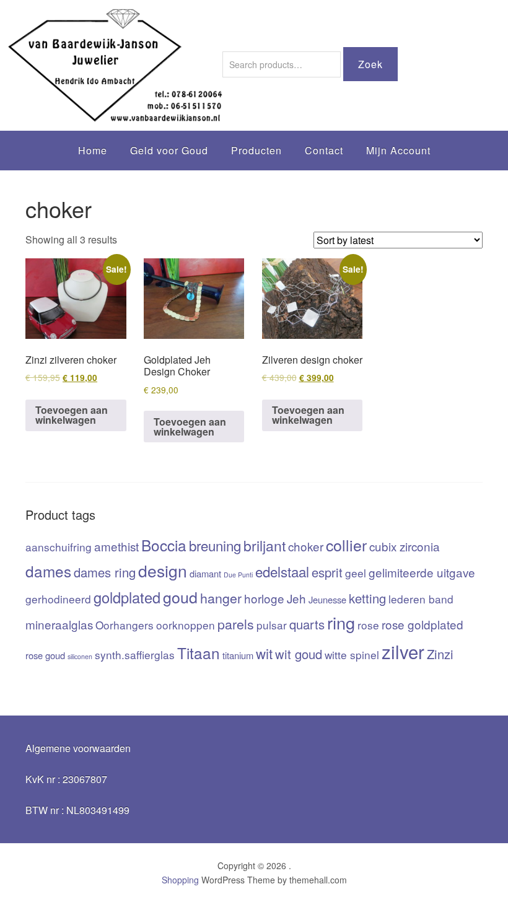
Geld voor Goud (169, 150)
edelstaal (282, 571)
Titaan (198, 652)
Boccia (163, 545)
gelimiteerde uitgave (422, 572)
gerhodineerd (58, 598)
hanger (221, 597)
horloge (264, 598)
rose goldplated (422, 624)
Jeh (296, 598)
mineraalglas (59, 624)
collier (346, 544)
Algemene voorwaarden (78, 748)
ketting (367, 598)
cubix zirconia (404, 546)
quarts (307, 624)
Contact (324, 150)
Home (92, 150)
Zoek (370, 64)
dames (48, 571)
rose (368, 625)
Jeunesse (327, 599)
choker (305, 546)
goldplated (127, 597)
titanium (237, 655)
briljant (264, 545)
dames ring (105, 572)
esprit (327, 572)
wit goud (298, 654)
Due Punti (238, 574)
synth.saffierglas (135, 654)
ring (341, 622)
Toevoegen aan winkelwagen (71, 415)
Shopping (180, 880)
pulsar (271, 625)
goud (180, 596)
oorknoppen (185, 625)
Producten (256, 150)
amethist (116, 546)
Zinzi (440, 654)
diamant (205, 573)
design (162, 570)
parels (235, 623)
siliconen (80, 656)
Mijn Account (398, 150)
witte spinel (352, 654)
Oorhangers (124, 625)
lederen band (420, 598)
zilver (403, 651)
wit (264, 653)
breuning (215, 545)
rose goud (45, 655)
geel (355, 572)
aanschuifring (58, 546)
